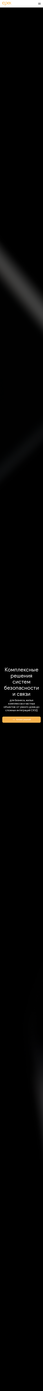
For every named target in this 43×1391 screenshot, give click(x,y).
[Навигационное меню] (39, 3)
